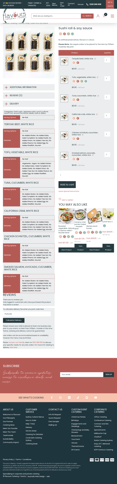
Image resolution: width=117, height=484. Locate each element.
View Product (66, 250)
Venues (81, 4)
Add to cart (67, 184)
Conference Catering (102, 420)
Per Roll (25, 117)
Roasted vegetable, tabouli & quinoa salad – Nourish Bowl (66, 229)
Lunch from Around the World (16, 113)
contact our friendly (17, 342)
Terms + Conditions (23, 459)
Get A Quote (110, 4)
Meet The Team (9, 432)
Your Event (75, 439)
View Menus (54, 4)
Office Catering (100, 417)
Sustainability (8, 439)
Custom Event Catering (79, 410)
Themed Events (77, 446)
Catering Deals (31, 444)
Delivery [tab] (14, 103)
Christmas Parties (78, 417)
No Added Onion (39, 168)
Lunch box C (107, 222)
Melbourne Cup (100, 433)
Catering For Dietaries (34, 434)
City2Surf (97, 437)
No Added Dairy (42, 135)
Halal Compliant (28, 138)
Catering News (9, 425)
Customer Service (31, 410)
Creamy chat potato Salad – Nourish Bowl (80, 225)
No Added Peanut (42, 171)
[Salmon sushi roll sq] (64, 155)
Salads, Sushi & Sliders (37, 113)
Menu (112, 16)
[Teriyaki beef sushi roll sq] (64, 61)
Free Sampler (54, 421)
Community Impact (11, 442)
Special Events (100, 430)
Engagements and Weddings (78, 425)
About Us (8, 409)
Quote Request (55, 418)
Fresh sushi (18, 111)
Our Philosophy (9, 418)
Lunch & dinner (42, 111)
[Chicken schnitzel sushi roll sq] (64, 135)
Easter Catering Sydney (103, 440)
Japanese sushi (29, 111)
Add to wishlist (67, 200)
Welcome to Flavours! (11, 414)
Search (88, 16)
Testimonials (8, 435)
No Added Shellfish (38, 173)
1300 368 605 (95, 4)
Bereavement (76, 436)
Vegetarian (26, 163)
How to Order (31, 420)
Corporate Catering (100, 410)
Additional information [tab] (23, 87)
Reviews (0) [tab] (16, 95)
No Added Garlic (41, 138)
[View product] (95, 58)
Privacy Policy (8, 459)
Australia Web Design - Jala (39, 476)
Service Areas (31, 431)
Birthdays (75, 420)
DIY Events (75, 450)
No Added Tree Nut (40, 140)
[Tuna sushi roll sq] (64, 98)
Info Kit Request (55, 414)
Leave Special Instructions (68, 191)
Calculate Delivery (13, 320)
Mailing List (53, 425)
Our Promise (8, 421)
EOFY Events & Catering (103, 450)
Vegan (34, 163)
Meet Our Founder (10, 428)
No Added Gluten (29, 135)
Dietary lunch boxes (92, 227)
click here (13, 347)
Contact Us (71, 4)
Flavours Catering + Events (13, 23)
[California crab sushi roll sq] (64, 117)
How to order (62, 4)
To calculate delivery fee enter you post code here (23, 309)
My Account (98, 16)
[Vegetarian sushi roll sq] (64, 80)
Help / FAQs (30, 424)
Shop (27, 23)
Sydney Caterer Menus (35, 417)
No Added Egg (39, 143)
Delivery (29, 427)
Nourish (38, 145)
